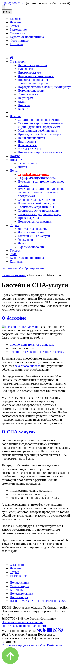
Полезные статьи (21, 593)
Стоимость (17, 33)
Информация (19, 597)
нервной (15, 351)
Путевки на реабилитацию (36, 203)
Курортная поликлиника (27, 37)
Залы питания (27, 163)
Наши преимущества (32, 65)
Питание (16, 159)
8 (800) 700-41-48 (13, 3)
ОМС (13, 254)
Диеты (22, 167)
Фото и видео (19, 40)
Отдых (14, 26)
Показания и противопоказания (40, 152)
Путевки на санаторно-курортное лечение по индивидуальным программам (41, 192)
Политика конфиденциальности (24, 625)
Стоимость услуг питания (36, 207)
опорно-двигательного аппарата (32, 344)
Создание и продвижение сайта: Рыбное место (34, 645)
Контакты (16, 44)
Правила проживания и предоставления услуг (34, 81)
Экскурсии (25, 239)
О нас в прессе (28, 94)
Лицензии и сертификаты (36, 76)
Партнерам (25, 98)
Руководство (26, 68)
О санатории (18, 61)
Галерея (15, 250)
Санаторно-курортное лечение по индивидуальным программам (41, 125)
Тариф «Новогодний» (33, 174)
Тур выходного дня (31, 247)
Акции (22, 101)
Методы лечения (29, 148)
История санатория (31, 90)
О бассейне (14, 318)
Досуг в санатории (31, 232)
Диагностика (27, 141)
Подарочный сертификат (35, 221)
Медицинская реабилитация (37, 130)
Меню (6, 11)
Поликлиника (19, 582)
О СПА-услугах (19, 431)
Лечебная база (27, 145)
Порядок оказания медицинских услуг (44, 87)
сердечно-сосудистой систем (44, 351)
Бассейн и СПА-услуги (34, 236)
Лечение (15, 22)
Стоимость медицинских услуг (39, 214)
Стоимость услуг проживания (38, 210)
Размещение (18, 29)
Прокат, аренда (28, 218)
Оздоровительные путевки (36, 199)
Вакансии (24, 108)
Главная (15, 18)
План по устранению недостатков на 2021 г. (40, 600)
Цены (14, 170)
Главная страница (14, 275)
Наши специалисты (31, 138)
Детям (22, 243)
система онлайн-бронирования (23, 268)
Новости (24, 105)
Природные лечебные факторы (39, 134)
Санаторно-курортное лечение (39, 119)
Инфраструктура (29, 72)
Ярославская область (32, 228)
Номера (15, 156)
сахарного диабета (27, 366)
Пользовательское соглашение (22, 622)
